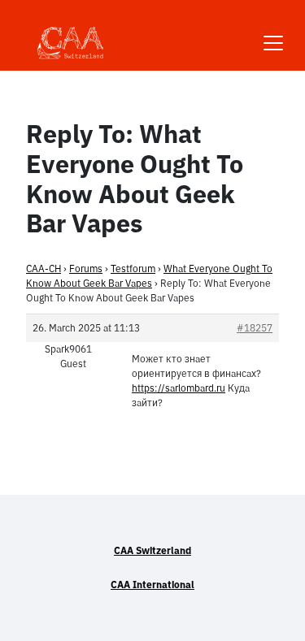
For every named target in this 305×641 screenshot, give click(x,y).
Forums (85, 268)
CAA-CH (43, 268)
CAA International (152, 584)
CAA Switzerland (152, 550)
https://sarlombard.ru (178, 388)
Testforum (133, 268)
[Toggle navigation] (273, 32)
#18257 (254, 328)
